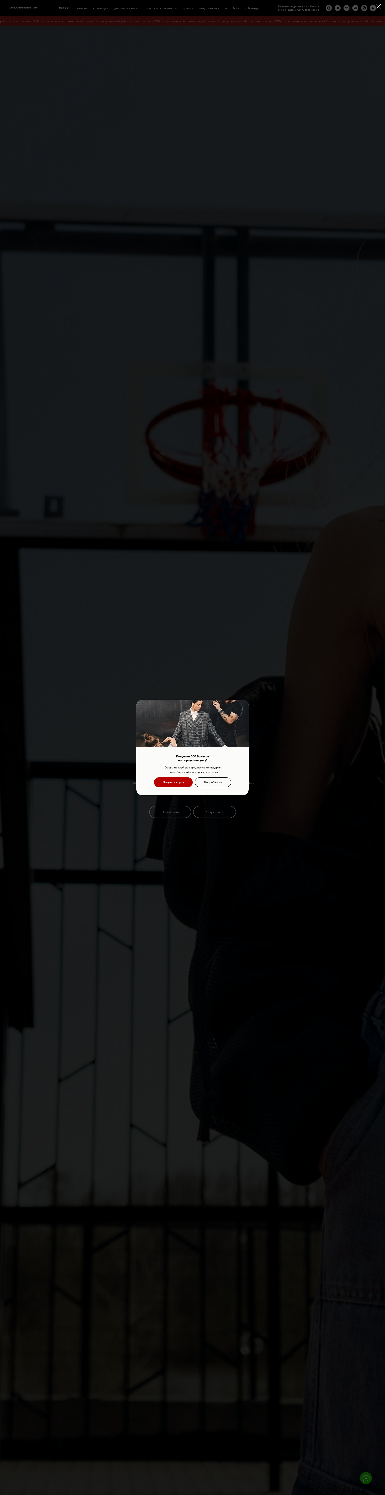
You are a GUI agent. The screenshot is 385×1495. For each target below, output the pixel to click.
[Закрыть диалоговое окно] (378, 6)
